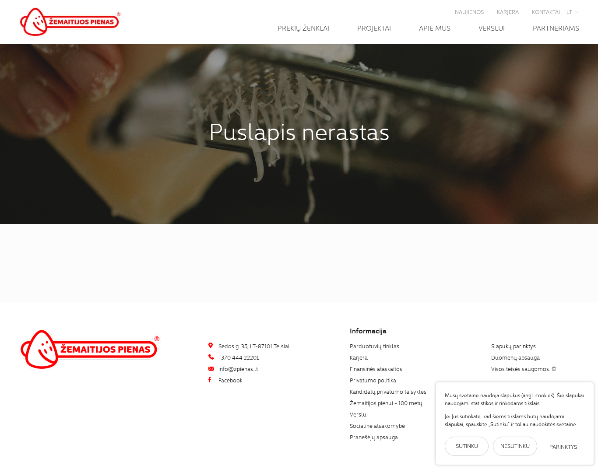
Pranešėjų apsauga (374, 437)
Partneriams (556, 27)
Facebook (230, 380)
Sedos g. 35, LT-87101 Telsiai (253, 346)
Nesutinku (515, 445)
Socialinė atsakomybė (377, 425)
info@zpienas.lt (237, 368)
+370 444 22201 (238, 357)
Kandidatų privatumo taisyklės (388, 391)
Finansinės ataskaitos (376, 368)
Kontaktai (546, 11)
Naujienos (469, 11)
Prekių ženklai (303, 27)
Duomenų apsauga (515, 357)
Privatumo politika (373, 380)
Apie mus (434, 27)
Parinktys (563, 446)
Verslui (491, 27)
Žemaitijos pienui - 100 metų (386, 402)
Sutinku (467, 445)
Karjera (508, 11)
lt (569, 11)
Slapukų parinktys (513, 346)
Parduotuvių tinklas (374, 346)
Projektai (374, 27)
